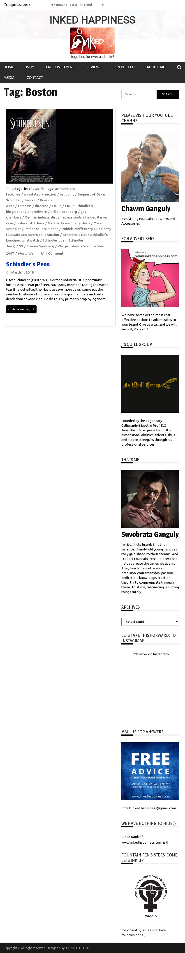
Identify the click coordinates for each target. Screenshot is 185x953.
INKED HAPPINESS (92, 20)
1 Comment (54, 253)
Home (9, 67)
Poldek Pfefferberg (77, 229)
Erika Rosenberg (64, 212)
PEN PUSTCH (124, 67)
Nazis (85, 223)
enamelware (37, 212)
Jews (40, 223)
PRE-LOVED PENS (60, 67)
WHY (30, 67)
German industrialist (41, 217)
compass (24, 206)
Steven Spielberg (40, 246)
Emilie (56, 206)
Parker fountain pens (41, 229)
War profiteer (69, 246)
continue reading (19, 309)
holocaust (24, 223)
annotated (32, 194)
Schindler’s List (75, 235)
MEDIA (9, 78)
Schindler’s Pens (28, 264)
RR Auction (50, 235)
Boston (30, 200)
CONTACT (35, 78)
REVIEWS (94, 67)
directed (41, 206)
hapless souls (71, 217)
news (34, 189)
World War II (27, 253)
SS (21, 246)
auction (50, 194)
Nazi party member (63, 223)
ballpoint (67, 194)
